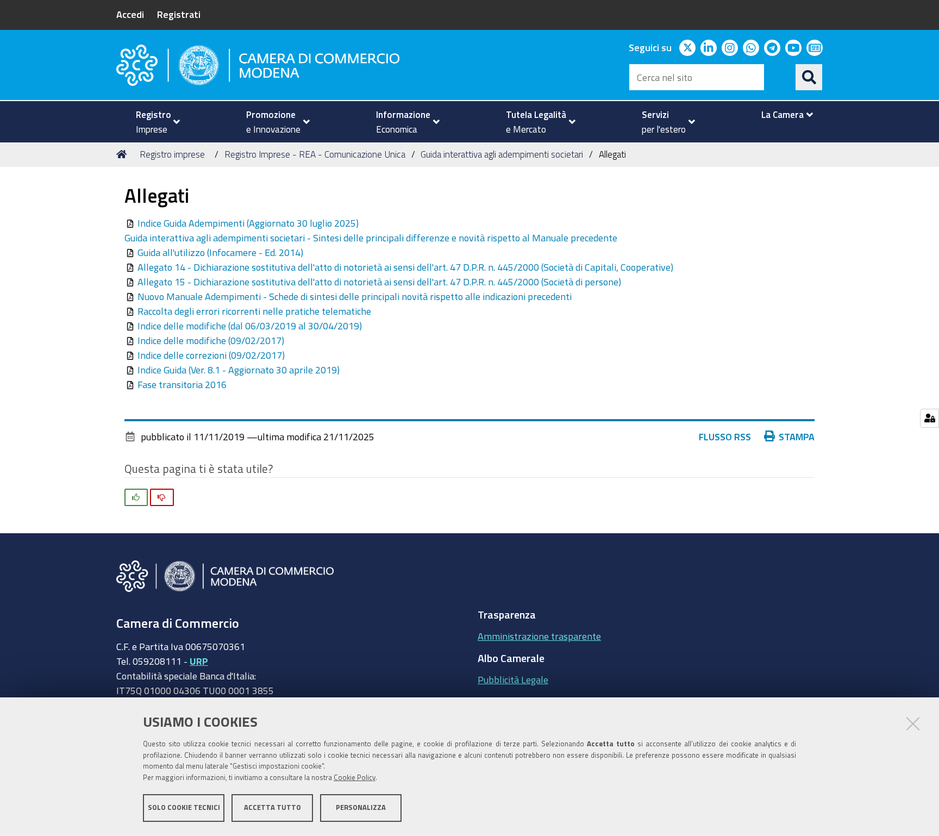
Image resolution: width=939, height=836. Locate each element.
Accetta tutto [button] (272, 807)
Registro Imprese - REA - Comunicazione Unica (314, 154)
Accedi (130, 14)
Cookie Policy (354, 777)
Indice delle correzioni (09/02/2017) (211, 355)
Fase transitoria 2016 (182, 384)
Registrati (179, 14)
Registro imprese (172, 154)
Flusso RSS (725, 436)
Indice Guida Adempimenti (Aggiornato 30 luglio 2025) (248, 223)
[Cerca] (809, 77)
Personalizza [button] (361, 807)
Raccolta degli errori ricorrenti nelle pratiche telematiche (254, 311)
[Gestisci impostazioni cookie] (929, 418)
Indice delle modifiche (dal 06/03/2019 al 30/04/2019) (249, 325)
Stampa (797, 436)
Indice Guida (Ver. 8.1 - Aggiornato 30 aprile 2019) (238, 370)
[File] (130, 223)
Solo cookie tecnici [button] (184, 807)
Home (123, 154)
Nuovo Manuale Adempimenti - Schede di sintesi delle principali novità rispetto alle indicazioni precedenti (354, 296)
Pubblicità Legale (513, 679)
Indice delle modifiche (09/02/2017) (210, 340)
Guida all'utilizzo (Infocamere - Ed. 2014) (220, 252)
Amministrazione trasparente (539, 636)
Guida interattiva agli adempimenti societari (502, 154)
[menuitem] (153, 121)
